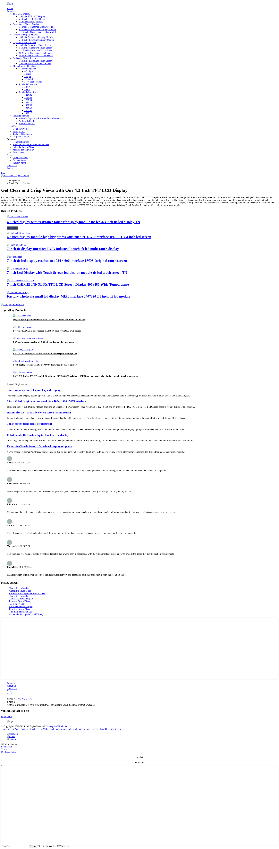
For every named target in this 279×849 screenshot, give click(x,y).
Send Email (6, 746)
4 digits (27, 76)
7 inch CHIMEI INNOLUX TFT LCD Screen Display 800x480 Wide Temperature (68, 284)
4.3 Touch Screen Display (21, 606)
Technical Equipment (22, 134)
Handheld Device (21, 142)
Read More (12, 228)
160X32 (28, 105)
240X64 (28, 110)
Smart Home (18, 152)
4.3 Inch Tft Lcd (16, 604)
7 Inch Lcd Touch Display (21, 598)
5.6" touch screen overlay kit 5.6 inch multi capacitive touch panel (44, 342)
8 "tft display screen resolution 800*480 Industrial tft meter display (45, 365)
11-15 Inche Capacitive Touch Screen (36, 50)
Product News (19, 160)
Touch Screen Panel (10, 729)
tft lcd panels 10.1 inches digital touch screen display (38, 435)
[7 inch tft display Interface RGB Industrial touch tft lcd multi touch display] (16, 245)
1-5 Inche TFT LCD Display (32, 16)
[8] (26, 361)
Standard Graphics (27, 92)
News (9, 155)
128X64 (28, 100)
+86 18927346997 (24, 698)
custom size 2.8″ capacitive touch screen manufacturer (39, 412)
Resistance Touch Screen (24, 58)
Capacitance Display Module (26, 24)
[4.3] (17, 216)
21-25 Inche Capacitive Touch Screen (36, 53)
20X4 (27, 89)
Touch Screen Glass (94, 729)
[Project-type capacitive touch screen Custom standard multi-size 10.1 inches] (22, 315)
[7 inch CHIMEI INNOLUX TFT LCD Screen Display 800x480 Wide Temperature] (20, 280)
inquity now (6, 716)
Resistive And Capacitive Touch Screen (27, 593)
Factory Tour (19, 131)
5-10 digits (29, 79)
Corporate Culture (21, 136)
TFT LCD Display (21, 13)
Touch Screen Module (19, 588)
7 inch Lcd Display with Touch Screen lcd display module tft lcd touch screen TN (67, 272)
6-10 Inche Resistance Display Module (36, 40)
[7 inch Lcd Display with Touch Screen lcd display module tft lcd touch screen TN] (17, 268)
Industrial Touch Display (24, 147)
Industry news (19, 163)
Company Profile (20, 129)
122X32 (28, 95)
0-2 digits (28, 71)
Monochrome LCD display (25, 66)
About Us (11, 126)
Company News (20, 157)
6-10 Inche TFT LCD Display (32, 19)
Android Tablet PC (27, 121)
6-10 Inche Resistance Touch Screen (35, 61)
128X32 (28, 97)
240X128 (28, 113)
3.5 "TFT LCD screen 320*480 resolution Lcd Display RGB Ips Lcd (45, 353)
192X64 (28, 108)
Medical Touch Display (23, 149)
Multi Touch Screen (52, 729)
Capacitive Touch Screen (24, 42)
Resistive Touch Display (20, 601)
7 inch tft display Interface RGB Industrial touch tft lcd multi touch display (63, 249)
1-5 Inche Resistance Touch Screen (35, 63)
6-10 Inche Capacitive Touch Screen (35, 47)
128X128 (28, 102)
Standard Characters (28, 84)
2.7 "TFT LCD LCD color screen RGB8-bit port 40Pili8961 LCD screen (47, 331)
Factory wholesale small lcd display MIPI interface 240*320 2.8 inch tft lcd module (68, 296)
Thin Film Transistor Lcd (20, 611)
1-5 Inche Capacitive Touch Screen (35, 45)
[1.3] (23, 372)
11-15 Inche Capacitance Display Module (38, 32)
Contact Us (12, 165)
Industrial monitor (21, 115)
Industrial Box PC (27, 123)
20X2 (27, 87)
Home (10, 8)
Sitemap (49, 726)
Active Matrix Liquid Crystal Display (26, 614)
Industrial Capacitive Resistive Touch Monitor (40, 118)
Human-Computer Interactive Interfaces (31, 144)
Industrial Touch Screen (73, 729)
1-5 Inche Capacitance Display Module (36, 27)
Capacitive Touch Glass (20, 591)
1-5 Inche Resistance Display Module (36, 37)
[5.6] (28, 338)
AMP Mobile (61, 726)
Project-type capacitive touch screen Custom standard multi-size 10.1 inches (49, 319)
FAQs (9, 168)
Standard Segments (27, 68)
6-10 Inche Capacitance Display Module (37, 29)
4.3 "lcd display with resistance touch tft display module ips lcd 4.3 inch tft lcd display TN (73, 222)
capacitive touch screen (31, 729)
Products (11, 11)
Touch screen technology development (29, 423)
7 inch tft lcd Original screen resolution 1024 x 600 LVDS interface (46, 401)
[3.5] (23, 349)
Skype (4, 749)
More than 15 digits (33, 81)
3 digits (27, 74)
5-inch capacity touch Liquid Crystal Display (33, 390)
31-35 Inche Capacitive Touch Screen (36, 55)
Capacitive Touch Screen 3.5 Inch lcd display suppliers (39, 446)
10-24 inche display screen (31, 21)
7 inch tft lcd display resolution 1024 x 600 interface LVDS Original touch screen (67, 261)
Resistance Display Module (25, 34)
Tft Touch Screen (113, 729)
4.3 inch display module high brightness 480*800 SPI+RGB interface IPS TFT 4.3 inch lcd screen (79, 237)
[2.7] (23, 327)
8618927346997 (8, 752)
